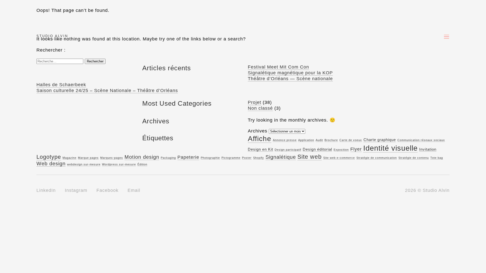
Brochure (331, 140)
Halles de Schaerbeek (61, 84)
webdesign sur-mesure (83, 164)
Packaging (168, 157)
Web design (51, 163)
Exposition (341, 149)
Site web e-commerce (339, 157)
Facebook (107, 190)
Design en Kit (260, 149)
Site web (309, 156)
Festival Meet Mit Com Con (278, 67)
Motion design (142, 157)
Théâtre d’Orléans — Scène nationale (290, 78)
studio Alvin (52, 36)
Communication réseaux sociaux (421, 140)
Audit (319, 140)
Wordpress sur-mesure (119, 164)
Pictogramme (230, 157)
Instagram (76, 190)
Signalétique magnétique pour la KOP (290, 72)
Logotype (48, 157)
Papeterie (188, 157)
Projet (254, 102)
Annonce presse (285, 140)
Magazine (69, 157)
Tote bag (436, 157)
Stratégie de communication (376, 157)
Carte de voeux (350, 140)
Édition (142, 164)
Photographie (210, 157)
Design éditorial (317, 149)
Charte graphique (379, 140)
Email (134, 190)
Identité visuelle (390, 148)
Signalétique (281, 157)
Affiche (259, 139)
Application (306, 140)
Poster (247, 157)
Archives (257, 130)
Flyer (356, 149)
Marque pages (88, 157)
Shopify (258, 157)
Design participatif (288, 149)
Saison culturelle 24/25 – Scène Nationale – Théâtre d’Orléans (107, 90)
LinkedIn (46, 190)
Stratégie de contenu (413, 157)
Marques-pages (111, 157)
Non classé (260, 108)
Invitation (427, 149)
